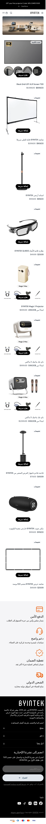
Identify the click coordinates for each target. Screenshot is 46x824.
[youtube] (17, 803)
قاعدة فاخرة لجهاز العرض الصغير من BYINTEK (23, 457)
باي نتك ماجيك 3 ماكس (32, 403)
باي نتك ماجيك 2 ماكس (32, 350)
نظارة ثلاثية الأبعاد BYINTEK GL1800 (27, 242)
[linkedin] (33, 803)
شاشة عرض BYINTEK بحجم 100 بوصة (26, 564)
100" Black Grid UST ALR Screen (28, 81)
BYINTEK (33, 812)
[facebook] (39, 803)
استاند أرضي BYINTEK (33, 189)
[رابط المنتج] (22, 58)
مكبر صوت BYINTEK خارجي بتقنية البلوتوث (24, 511)
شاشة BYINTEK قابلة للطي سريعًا (28, 135)
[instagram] (28, 803)
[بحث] (11, 13)
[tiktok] (23, 803)
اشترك (23, 775)
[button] (40, 13)
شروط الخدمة (19, 782)
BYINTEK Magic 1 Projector (30, 296)
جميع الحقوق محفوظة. (15, 812)
